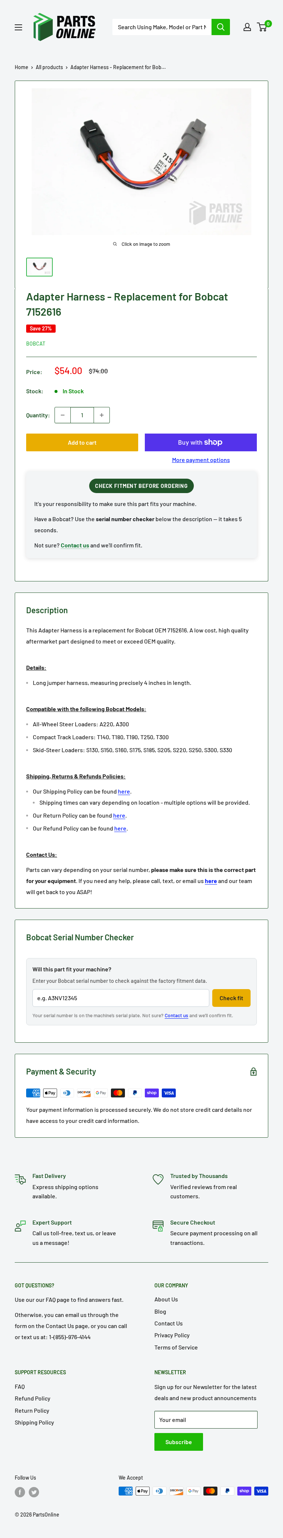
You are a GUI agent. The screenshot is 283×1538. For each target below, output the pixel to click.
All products (49, 67)
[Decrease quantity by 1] (62, 415)
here (124, 791)
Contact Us (168, 1323)
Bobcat (35, 343)
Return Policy (32, 1410)
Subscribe (178, 1441)
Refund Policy (32, 1398)
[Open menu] (18, 27)
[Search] (221, 27)
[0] (262, 27)
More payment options (201, 459)
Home (21, 67)
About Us (166, 1299)
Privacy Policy (172, 1334)
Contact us (176, 1015)
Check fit (231, 997)
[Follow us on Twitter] (34, 1492)
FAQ (20, 1386)
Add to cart (82, 442)
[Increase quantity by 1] (101, 415)
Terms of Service (176, 1347)
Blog (160, 1311)
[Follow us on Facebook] (20, 1492)
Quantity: (38, 414)
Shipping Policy (34, 1422)
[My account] (247, 27)
